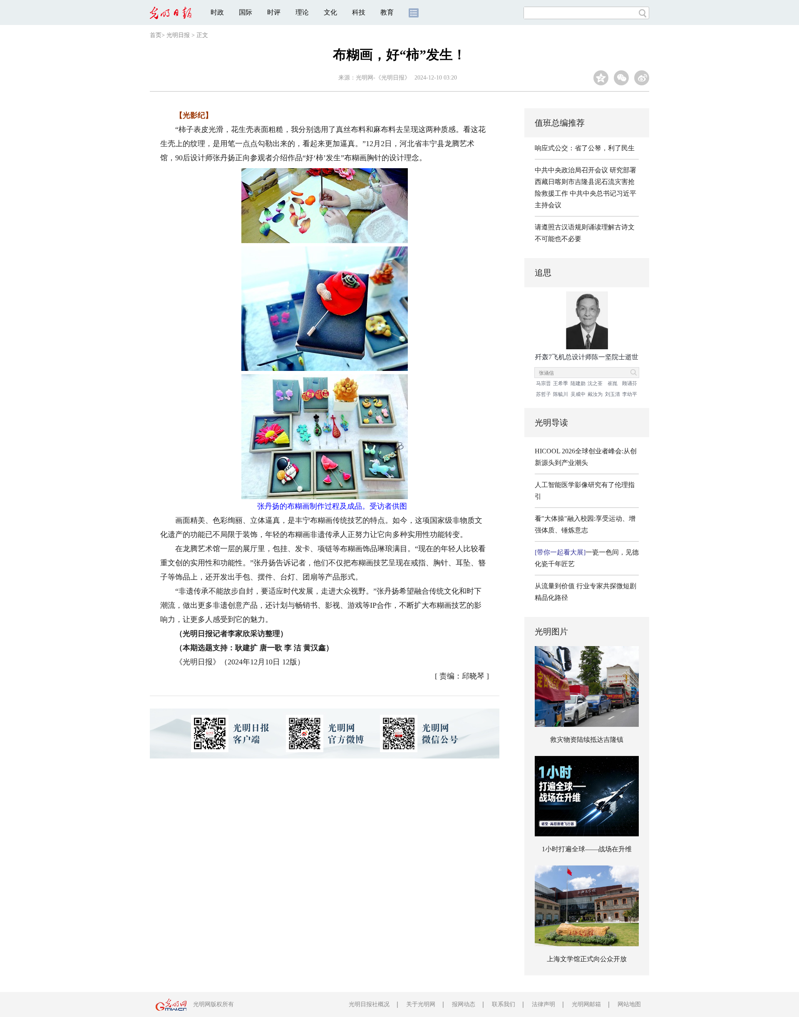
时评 (273, 12)
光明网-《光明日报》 (383, 78)
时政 (217, 12)
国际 (245, 12)
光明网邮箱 (586, 1004)
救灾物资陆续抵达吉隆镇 (586, 739)
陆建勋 (578, 383)
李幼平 (629, 394)
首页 (155, 35)
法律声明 (543, 1004)
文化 (330, 12)
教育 (387, 12)
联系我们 (503, 1004)
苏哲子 (543, 394)
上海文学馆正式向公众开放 (587, 958)
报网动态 (463, 1004)
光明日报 (178, 35)
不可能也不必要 (558, 238)
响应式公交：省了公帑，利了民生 (585, 148)
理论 (302, 12)
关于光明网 (420, 1004)
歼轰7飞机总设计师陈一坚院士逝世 (586, 357)
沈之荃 (595, 383)
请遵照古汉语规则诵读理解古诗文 (585, 227)
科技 (358, 12)
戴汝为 (595, 394)
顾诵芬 (629, 383)
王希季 (560, 383)
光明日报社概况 (369, 1004)
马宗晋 (543, 383)
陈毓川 (560, 394)
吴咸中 (578, 394)
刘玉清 (612, 394)
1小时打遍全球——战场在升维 (587, 849)
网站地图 (629, 1004)
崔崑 (613, 383)
